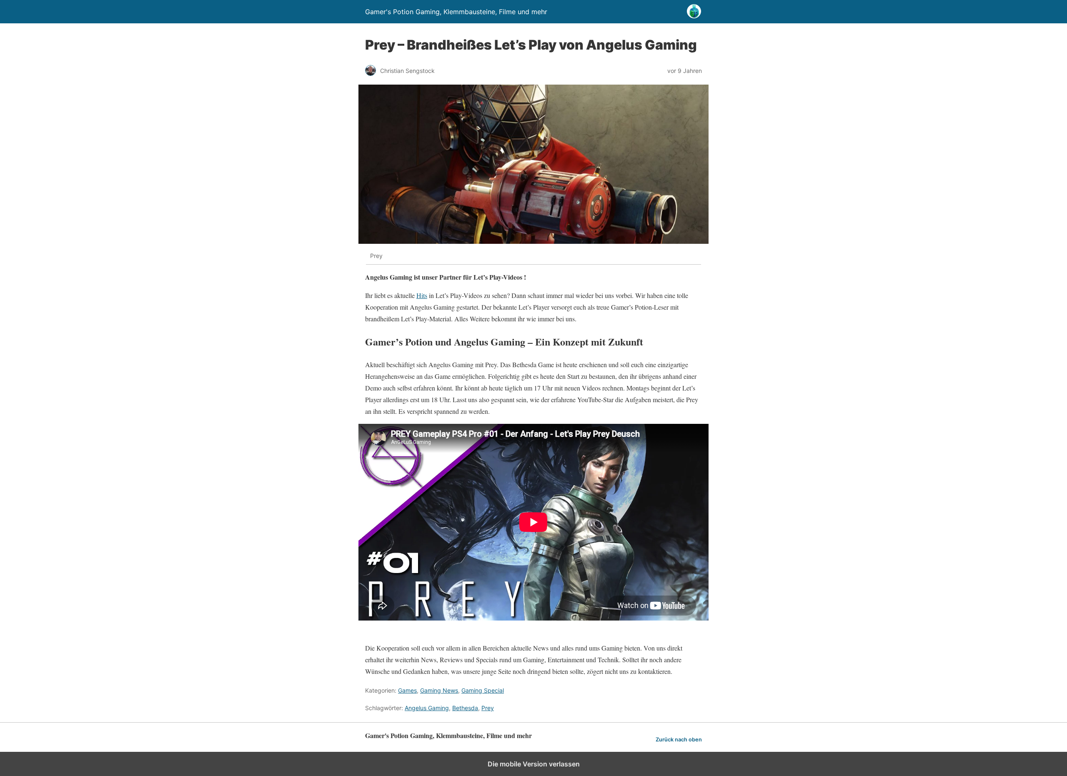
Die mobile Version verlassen (534, 764)
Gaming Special (482, 690)
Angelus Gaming (427, 707)
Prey (487, 707)
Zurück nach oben (679, 739)
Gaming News (439, 690)
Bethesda (465, 707)
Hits (421, 295)
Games (407, 690)
